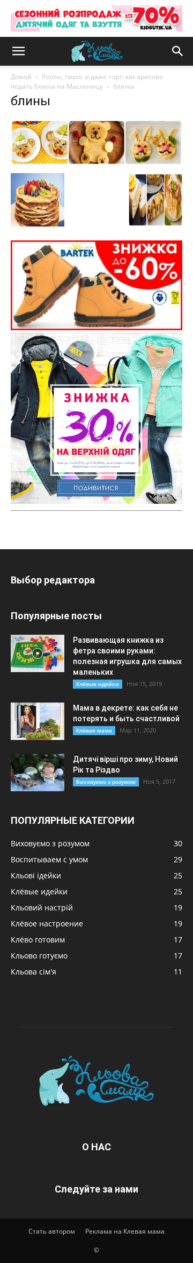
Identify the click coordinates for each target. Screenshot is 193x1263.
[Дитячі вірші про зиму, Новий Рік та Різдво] (37, 772)
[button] (18, 51)
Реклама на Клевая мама (125, 1231)
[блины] (96, 162)
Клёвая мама (94, 730)
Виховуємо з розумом (106, 781)
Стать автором (51, 1231)
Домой (21, 76)
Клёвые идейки (97, 684)
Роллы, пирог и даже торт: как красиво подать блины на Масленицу (87, 81)
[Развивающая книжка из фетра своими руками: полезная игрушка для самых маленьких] (37, 653)
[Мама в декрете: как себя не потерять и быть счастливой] (37, 721)
